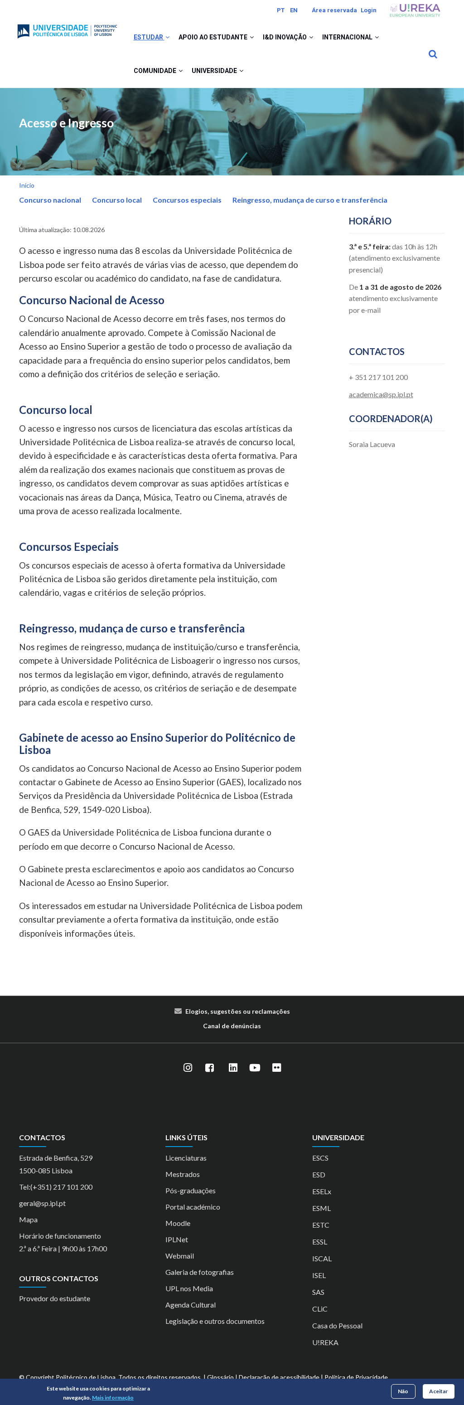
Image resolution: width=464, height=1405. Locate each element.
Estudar (149, 37)
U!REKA (325, 1342)
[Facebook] (209, 1068)
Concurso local (117, 199)
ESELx (321, 1191)
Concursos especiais (187, 199)
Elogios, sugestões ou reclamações (237, 1011)
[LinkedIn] (233, 1068)
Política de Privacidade (356, 1377)
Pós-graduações (190, 1190)
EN (294, 10)
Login (369, 10)
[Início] (67, 27)
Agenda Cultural (190, 1304)
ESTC (320, 1224)
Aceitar (438, 1391)
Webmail (179, 1255)
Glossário (220, 1377)
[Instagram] (187, 1068)
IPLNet (176, 1239)
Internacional (348, 37)
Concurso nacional (50, 199)
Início (26, 185)
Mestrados (182, 1174)
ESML (321, 1208)
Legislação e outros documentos (215, 1321)
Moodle (177, 1223)
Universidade (215, 70)
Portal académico (192, 1206)
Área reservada (334, 10)
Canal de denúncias (232, 1026)
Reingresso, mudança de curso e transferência (309, 199)
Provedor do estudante (54, 1298)
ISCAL (322, 1258)
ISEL (319, 1275)
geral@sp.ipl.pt (42, 1203)
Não (403, 1391)
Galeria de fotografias (199, 1272)
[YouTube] (255, 1068)
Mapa (28, 1219)
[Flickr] (276, 1068)
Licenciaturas (186, 1157)
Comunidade (156, 70)
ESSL (319, 1241)
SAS (318, 1292)
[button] (167, 37)
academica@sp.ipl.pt (381, 394)
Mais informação (113, 1397)
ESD (318, 1174)
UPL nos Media (189, 1288)
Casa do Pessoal (337, 1325)
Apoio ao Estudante (214, 37)
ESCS (320, 1157)
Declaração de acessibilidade (279, 1377)
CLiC (320, 1308)
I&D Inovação (285, 37)
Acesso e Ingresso (66, 123)
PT (281, 10)
